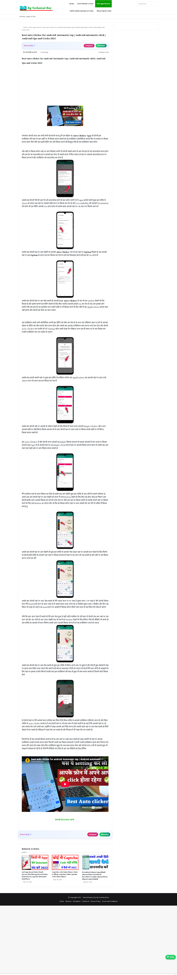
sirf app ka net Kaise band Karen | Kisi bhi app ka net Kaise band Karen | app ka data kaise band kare (35, 875)
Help (172, 957)
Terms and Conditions (110, 901)
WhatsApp (101, 46)
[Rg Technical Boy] (37, 8)
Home (71, 4)
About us (68, 901)
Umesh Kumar (88, 897)
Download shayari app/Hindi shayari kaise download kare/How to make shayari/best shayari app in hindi (95, 875)
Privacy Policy (95, 901)
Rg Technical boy (102, 897)
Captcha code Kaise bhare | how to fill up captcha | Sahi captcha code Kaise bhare (65, 874)
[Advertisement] (65, 88)
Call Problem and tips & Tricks (81, 11)
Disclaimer (77, 901)
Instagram (89, 46)
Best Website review (85, 4)
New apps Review (103, 4)
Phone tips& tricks (104, 11)
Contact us (85, 901)
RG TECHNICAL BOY (30, 52)
